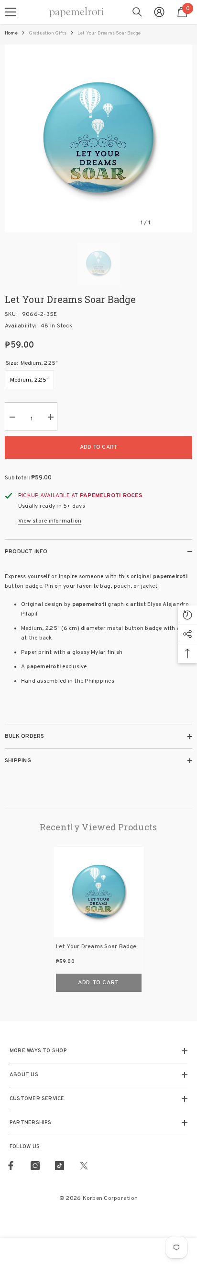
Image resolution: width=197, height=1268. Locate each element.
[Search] (137, 12)
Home (11, 33)
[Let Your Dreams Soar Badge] (99, 892)
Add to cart (99, 447)
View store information (49, 521)
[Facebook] (10, 1165)
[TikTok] (59, 1165)
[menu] (10, 12)
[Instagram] (35, 1165)
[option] (98, 139)
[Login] (159, 12)
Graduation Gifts (47, 33)
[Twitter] (84, 1165)
